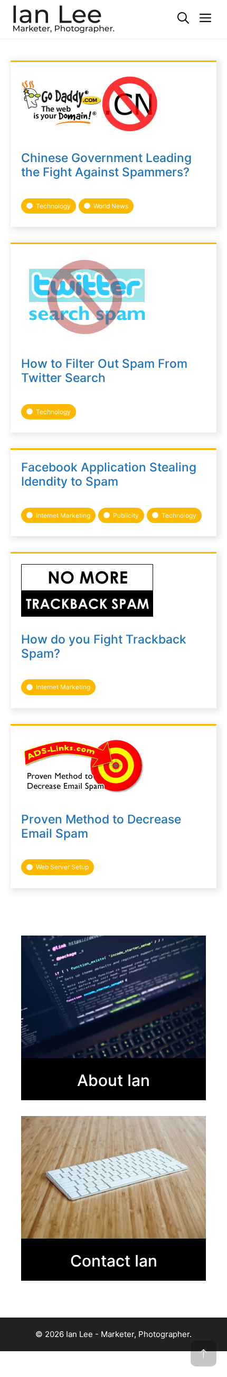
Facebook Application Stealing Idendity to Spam (108, 474)
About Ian (113, 1080)
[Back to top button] (203, 1353)
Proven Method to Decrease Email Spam (101, 826)
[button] (183, 18)
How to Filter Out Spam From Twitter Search (104, 370)
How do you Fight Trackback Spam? (103, 646)
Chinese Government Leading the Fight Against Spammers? (106, 164)
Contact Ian (113, 1260)
